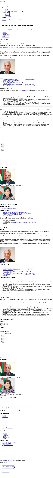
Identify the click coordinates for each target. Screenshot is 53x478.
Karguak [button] (3, 36)
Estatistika (4, 438)
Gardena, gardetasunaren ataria (7, 428)
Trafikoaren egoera (5, 437)
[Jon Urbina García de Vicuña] (7, 183)
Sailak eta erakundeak (6, 425)
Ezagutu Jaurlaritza (5, 424)
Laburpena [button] (4, 32)
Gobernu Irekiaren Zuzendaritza (8, 85)
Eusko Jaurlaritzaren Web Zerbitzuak (6, 460)
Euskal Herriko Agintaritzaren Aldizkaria (9, 442)
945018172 (4, 137)
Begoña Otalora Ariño (28, 80)
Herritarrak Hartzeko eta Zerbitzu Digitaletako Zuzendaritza (13, 84)
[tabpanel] (26, 56)
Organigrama (4, 30)
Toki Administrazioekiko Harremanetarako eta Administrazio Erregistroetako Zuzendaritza (17, 213)
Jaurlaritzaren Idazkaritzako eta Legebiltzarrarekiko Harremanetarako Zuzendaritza (11, 81)
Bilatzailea (6, 9)
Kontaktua (6, 8)
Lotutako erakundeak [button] (5, 37)
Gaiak (6, 4)
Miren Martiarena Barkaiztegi (30, 85)
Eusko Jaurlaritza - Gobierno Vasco (16, 29)
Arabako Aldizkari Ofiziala (6, 443)
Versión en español (5, 472)
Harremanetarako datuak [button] (6, 35)
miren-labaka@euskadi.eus (6, 141)
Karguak (1, 357)
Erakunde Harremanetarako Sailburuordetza (10, 79)
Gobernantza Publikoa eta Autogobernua (29, 29)
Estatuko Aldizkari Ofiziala (6, 446)
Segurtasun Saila (3, 22)
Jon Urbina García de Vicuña (10, 27)
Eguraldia (4, 436)
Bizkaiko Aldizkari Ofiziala (6, 444)
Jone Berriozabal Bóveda (4, 393)
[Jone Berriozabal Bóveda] (7, 200)
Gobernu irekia (4, 427)
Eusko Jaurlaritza (7, 5)
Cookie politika (7, 15)
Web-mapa (6, 10)
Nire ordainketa (5, 435)
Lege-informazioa (7, 14)
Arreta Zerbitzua (5, 426)
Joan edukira (2, 1)
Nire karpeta (4, 432)
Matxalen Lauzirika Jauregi (29, 84)
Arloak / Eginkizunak (3, 275)
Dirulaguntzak (4, 433)
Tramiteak (6, 6)
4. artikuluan (22, 90)
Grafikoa (1, 78)
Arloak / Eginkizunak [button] (6, 34)
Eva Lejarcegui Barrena (29, 271)
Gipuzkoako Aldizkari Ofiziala (7, 445)
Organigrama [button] (4, 33)
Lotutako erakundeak (3, 395)
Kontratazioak (4, 434)
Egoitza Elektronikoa (8, 16)
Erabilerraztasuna (7, 13)
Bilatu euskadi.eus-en (8, 11)
